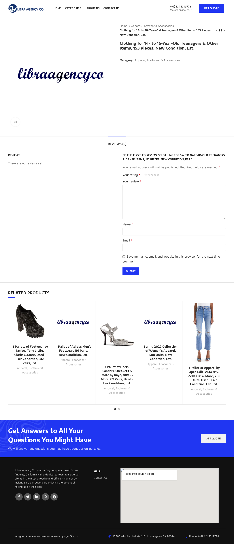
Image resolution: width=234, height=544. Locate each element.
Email (127, 240)
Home (124, 26)
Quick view (47, 317)
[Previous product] (217, 30)
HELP (97, 471)
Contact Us (100, 477)
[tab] (117, 142)
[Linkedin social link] (36, 496)
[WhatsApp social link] (45, 496)
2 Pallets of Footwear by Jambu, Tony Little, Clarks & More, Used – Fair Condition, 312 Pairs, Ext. (30, 355)
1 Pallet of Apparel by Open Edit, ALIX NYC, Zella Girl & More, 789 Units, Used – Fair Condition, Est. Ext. (204, 376)
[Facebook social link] (19, 496)
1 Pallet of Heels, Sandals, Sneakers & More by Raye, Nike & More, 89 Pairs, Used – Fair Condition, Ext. (117, 375)
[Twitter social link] (27, 496)
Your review (131, 181)
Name (127, 224)
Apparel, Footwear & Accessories (153, 26)
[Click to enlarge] (15, 121)
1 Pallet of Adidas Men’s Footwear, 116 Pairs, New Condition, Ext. (73, 351)
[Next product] (224, 30)
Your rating (131, 174)
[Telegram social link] (54, 496)
